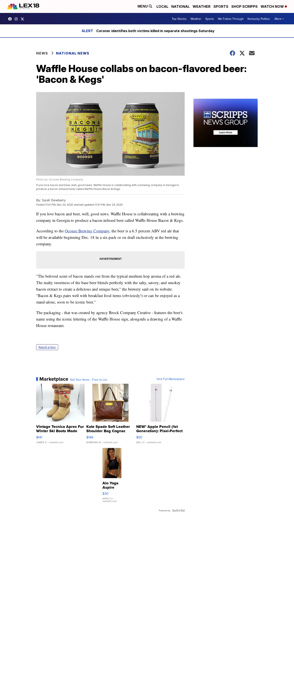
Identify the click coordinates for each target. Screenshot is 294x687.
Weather (201, 6)
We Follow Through (231, 19)
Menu (143, 6)
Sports (221, 6)
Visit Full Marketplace (170, 378)
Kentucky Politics (259, 19)
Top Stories (179, 19)
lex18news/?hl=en (17, 19)
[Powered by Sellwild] (178, 510)
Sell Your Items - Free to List (88, 379)
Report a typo (47, 347)
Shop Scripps (244, 6)
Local (162, 6)
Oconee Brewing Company (87, 230)
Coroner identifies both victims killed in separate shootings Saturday (155, 31)
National (180, 6)
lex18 (11, 19)
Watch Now (273, 6)
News (42, 53)
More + (279, 19)
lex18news (23, 19)
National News (72, 53)
